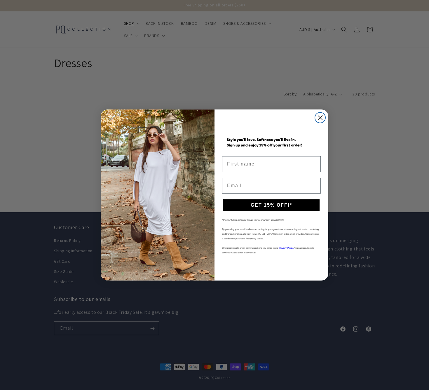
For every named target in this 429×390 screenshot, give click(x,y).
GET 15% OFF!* (271, 205)
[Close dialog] (320, 117)
